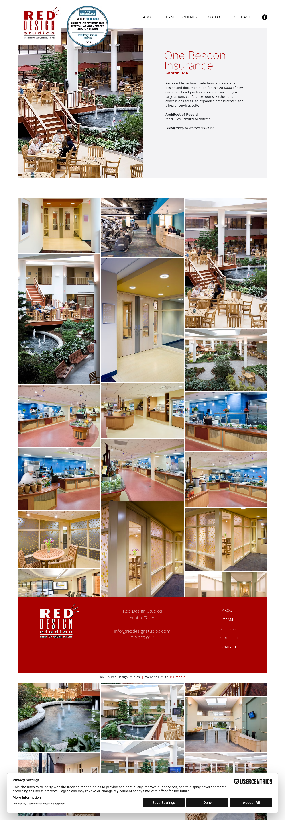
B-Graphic (177, 677)
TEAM (228, 620)
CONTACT (228, 647)
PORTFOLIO (228, 638)
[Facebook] (264, 17)
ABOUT (228, 610)
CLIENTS (228, 629)
